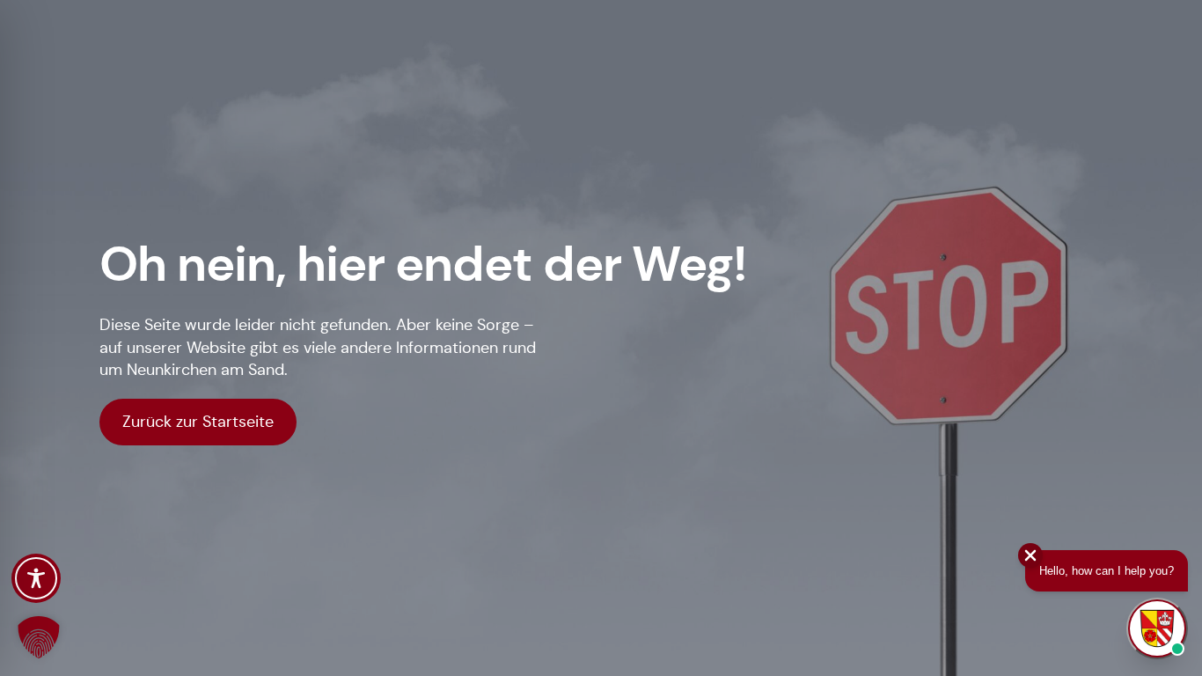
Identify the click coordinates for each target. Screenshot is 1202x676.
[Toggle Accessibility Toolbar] (36, 578)
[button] (38, 637)
